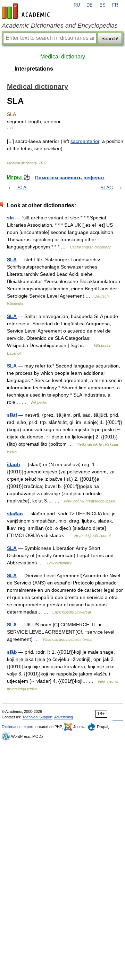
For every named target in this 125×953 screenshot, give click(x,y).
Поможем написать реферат (70, 177)
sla (10, 217)
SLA (21, 187)
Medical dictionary (62, 57)
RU (77, 5)
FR (115, 5)
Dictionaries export (17, 727)
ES (102, 5)
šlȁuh (13, 464)
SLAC (106, 187)
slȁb (12, 652)
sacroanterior (84, 141)
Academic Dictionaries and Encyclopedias (60, 25)
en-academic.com (27, 11)
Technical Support (37, 717)
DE (89, 5)
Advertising (63, 717)
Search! (109, 38)
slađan (15, 513)
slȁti (12, 415)
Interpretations (34, 69)
